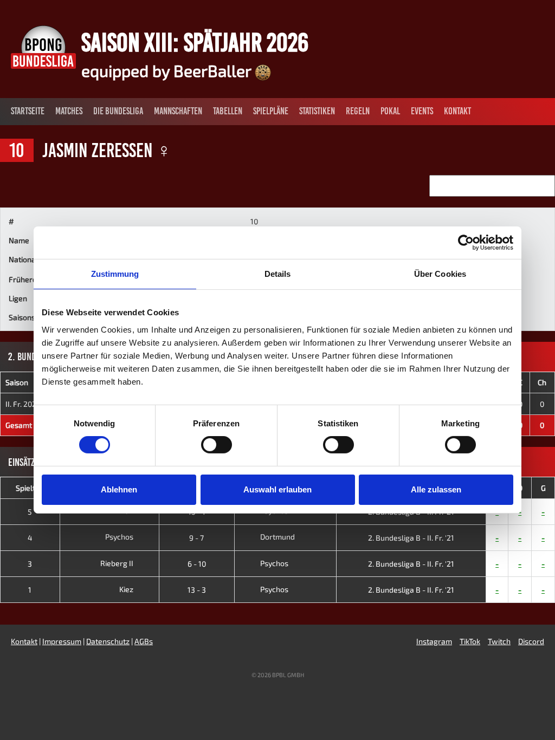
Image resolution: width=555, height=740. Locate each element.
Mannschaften (178, 111)
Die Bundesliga (118, 111)
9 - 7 (196, 537)
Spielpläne (270, 111)
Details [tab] (277, 273)
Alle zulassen (436, 489)
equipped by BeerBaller (168, 70)
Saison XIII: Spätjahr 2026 (194, 42)
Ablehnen (119, 489)
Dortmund (277, 536)
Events (422, 111)
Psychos (120, 536)
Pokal (390, 111)
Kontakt (457, 111)
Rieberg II (117, 563)
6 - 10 (197, 563)
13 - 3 (197, 589)
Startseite (27, 111)
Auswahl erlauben (277, 489)
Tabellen (227, 111)
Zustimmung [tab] (115, 273)
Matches (68, 111)
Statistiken (317, 111)
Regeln (358, 111)
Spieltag (30, 487)
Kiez (127, 589)
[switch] (216, 444)
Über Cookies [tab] (440, 273)
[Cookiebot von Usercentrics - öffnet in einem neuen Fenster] (465, 243)
